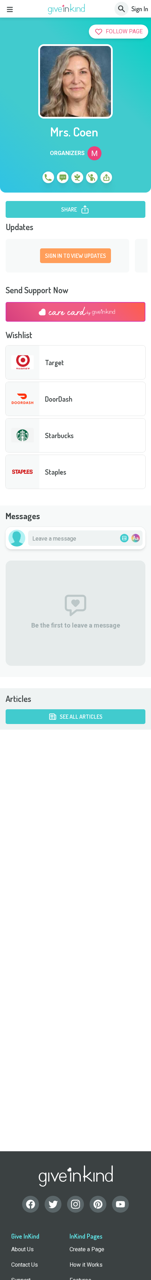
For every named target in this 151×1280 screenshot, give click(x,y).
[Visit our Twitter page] (53, 1204)
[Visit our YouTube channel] (120, 1204)
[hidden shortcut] (32, 179)
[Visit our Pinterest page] (98, 1204)
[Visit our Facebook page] (30, 1204)
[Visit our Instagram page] (75, 1204)
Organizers (67, 153)
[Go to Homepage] (66, 9)
